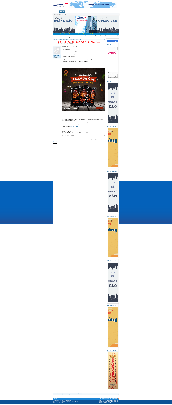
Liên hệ (101, 398)
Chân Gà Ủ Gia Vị (93, 63)
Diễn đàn (62, 11)
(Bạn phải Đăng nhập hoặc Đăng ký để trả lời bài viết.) (96, 139)
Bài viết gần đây (65, 14)
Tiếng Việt (55, 398)
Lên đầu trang (114, 398)
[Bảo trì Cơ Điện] (90, 404)
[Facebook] (83, 404)
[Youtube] (92, 404)
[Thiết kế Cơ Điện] (87, 404)
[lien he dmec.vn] (64, 32)
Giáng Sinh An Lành (66, 43)
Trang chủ (56, 11)
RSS (118, 398)
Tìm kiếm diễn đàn (57, 14)
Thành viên (69, 11)
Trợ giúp (104, 398)
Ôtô (58, 43)
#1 (104, 135)
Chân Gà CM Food (74, 126)
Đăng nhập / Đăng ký (112, 41)
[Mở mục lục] (104, 39)
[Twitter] (85, 404)
